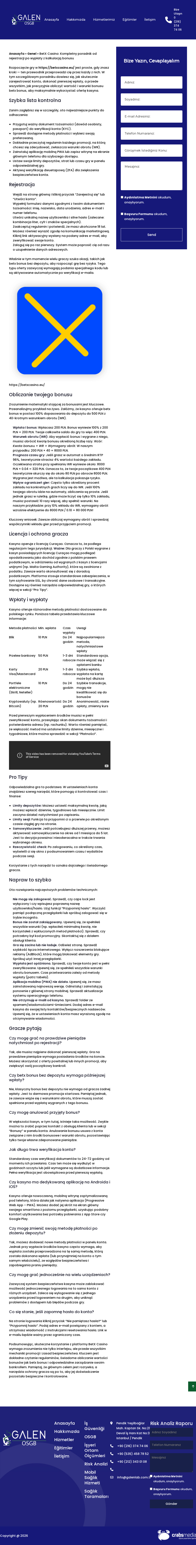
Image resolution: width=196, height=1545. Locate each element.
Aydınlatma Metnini (140, 197)
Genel (31, 53)
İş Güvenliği (94, 1426)
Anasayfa (51, 19)
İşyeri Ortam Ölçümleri (94, 1450)
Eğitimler (129, 19)
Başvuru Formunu (138, 214)
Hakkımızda (76, 19)
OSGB (90, 1437)
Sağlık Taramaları (96, 1493)
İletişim (150, 19)
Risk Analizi (96, 1464)
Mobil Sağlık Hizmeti (92, 1477)
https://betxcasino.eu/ (56, 67)
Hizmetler (64, 1440)
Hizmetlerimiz (104, 19)
